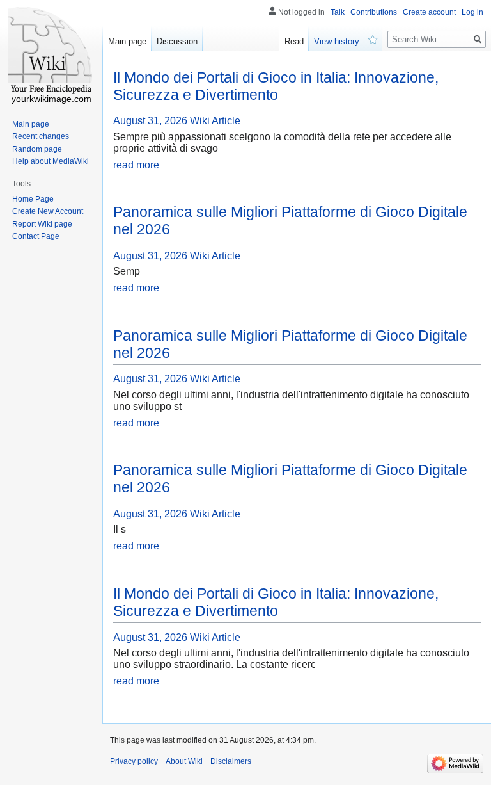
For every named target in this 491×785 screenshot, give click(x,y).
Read (294, 41)
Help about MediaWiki (50, 161)
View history (336, 41)
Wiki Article (215, 120)
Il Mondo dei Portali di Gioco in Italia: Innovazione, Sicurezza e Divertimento (276, 86)
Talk (338, 12)
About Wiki (184, 761)
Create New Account (47, 211)
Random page (37, 149)
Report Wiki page (42, 224)
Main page (127, 41)
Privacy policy (134, 761)
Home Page (33, 199)
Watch (373, 38)
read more (136, 164)
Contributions (373, 12)
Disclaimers (230, 761)
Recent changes (40, 136)
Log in (472, 12)
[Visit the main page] (51, 51)
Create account (429, 12)
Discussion (177, 41)
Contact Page (35, 236)
